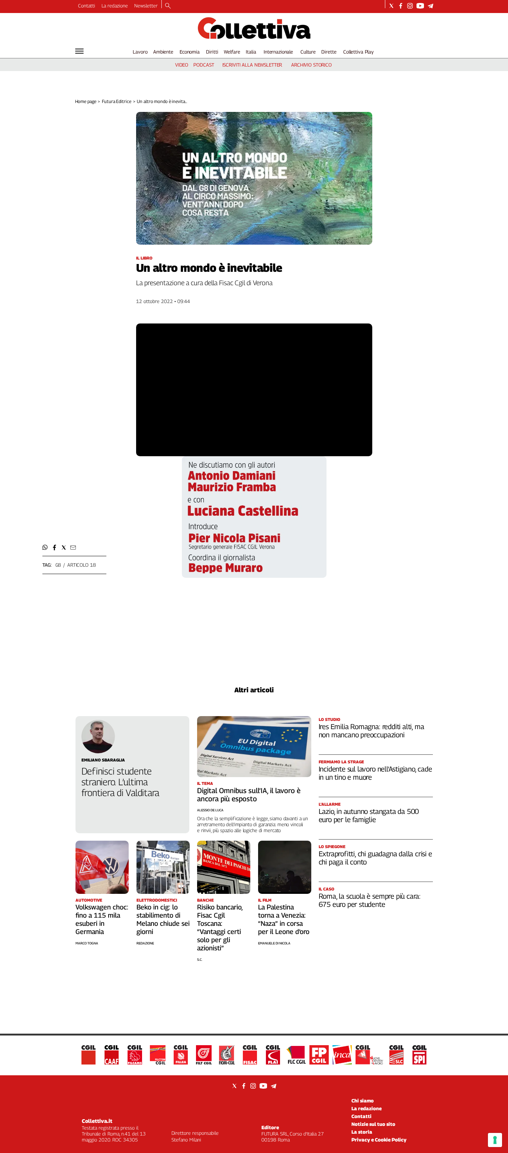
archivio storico (311, 65)
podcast (203, 65)
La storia (361, 1132)
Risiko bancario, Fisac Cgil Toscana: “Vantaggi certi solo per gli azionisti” (219, 927)
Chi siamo (362, 1101)
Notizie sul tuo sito (373, 1124)
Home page (85, 101)
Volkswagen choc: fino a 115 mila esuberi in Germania (101, 919)
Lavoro (140, 52)
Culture (308, 52)
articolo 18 (81, 565)
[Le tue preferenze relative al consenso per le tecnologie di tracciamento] (495, 1140)
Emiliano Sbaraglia (103, 759)
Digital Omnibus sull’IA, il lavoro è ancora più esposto (248, 794)
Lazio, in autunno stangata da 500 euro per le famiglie (369, 815)
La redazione (115, 6)
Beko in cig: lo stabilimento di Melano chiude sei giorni (163, 919)
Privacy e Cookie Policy (378, 1140)
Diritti (212, 52)
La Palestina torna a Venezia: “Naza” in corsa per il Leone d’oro (283, 919)
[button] (45, 547)
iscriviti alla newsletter (252, 65)
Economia (190, 52)
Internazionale (278, 52)
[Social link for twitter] (391, 6)
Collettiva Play (358, 52)
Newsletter (146, 6)
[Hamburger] (79, 51)
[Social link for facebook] (400, 6)
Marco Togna (86, 943)
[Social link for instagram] (410, 6)
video (181, 65)
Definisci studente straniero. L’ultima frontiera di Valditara (120, 782)
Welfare (232, 52)
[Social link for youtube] (420, 6)
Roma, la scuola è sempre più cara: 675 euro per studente (370, 900)
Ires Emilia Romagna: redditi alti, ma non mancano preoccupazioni (371, 730)
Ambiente (163, 52)
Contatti (86, 6)
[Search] (168, 6)
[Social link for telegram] (430, 6)
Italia (251, 52)
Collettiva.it (97, 1121)
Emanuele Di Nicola (274, 943)
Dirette (328, 52)
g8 (58, 565)
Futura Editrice (116, 101)
